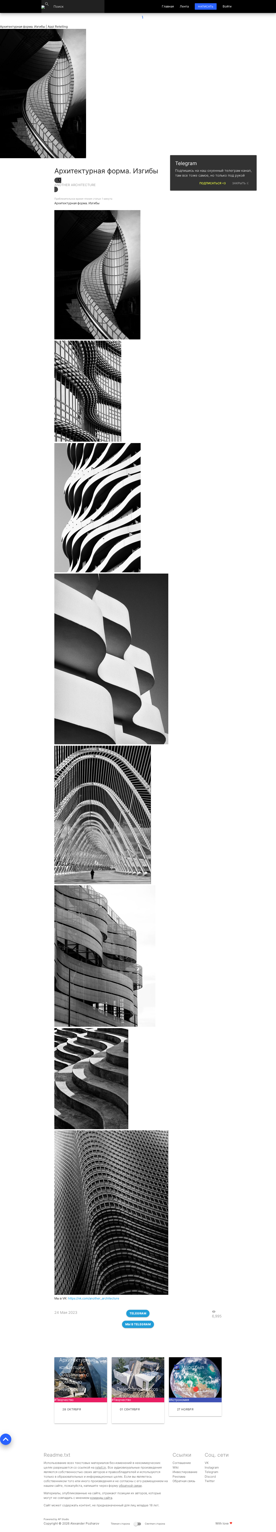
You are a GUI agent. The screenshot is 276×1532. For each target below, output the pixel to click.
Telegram (138, 1313)
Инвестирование (185, 1472)
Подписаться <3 (212, 183)
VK (207, 1463)
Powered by (56, 1519)
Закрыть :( (240, 183)
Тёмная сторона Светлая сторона (138, 1523)
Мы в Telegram (138, 1324)
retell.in (100, 1467)
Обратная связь (184, 1481)
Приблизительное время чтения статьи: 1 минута (83, 198)
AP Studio (63, 1519)
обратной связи (130, 1486)
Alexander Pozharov (84, 1523)
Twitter (210, 1481)
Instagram (212, 1467)
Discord (210, 1476)
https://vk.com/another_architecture (93, 1298)
